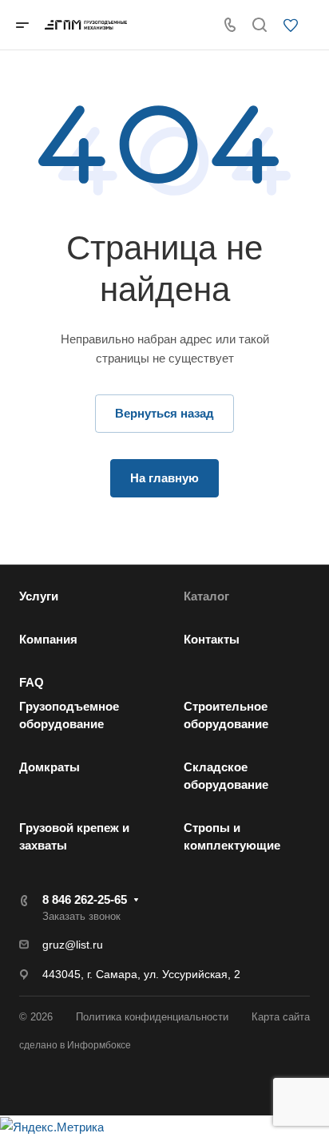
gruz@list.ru (72, 944)
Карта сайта (281, 1017)
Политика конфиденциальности (152, 1017)
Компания (48, 639)
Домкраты (49, 767)
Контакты (212, 639)
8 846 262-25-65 (84, 899)
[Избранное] (295, 26)
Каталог (206, 596)
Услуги (38, 596)
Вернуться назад (164, 413)
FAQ (31, 682)
